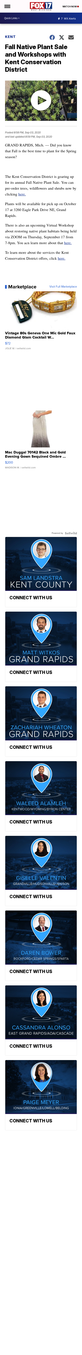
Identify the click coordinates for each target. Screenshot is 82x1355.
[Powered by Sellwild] (71, 533)
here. (22, 194)
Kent (10, 37)
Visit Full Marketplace (63, 286)
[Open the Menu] (7, 6)
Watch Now (69, 6)
